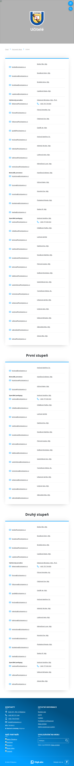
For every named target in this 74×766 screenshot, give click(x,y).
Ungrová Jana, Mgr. (43, 309)
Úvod (6, 49)
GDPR (40, 715)
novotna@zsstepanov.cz (19, 194)
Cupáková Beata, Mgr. (44, 91)
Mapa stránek (42, 724)
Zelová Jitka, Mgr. (42, 336)
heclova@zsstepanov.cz (19, 140)
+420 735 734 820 (45, 104)
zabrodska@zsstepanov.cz (20, 330)
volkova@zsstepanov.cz (19, 321)
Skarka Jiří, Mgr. (42, 209)
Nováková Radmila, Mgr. (44, 255)
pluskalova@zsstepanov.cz (20, 203)
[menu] (70, 3)
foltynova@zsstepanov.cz (20, 122)
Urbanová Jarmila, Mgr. (44, 300)
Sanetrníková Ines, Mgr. (44, 282)
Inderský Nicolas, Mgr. (44, 146)
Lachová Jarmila (42, 237)
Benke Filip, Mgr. (42, 64)
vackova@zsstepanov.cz (19, 222)
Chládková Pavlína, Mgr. (44, 228)
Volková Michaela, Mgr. (44, 318)
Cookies (40, 718)
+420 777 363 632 (45, 222)
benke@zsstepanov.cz (19, 67)
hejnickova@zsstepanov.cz (20, 176)
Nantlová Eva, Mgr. (43, 246)
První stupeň (37, 355)
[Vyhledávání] (71, 9)
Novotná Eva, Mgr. (43, 191)
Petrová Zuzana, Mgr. (43, 264)
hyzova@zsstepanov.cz (19, 185)
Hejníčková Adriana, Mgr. (45, 173)
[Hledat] (66, 740)
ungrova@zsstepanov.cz (19, 312)
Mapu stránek (55, 745)
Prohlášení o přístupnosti (46, 721)
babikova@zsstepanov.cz (20, 276)
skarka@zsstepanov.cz (19, 212)
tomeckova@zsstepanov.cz (20, 294)
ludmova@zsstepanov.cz (19, 158)
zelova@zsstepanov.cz (19, 339)
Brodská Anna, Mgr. (43, 82)
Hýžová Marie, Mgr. (43, 182)
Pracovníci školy (17, 49)
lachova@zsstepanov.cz (19, 240)
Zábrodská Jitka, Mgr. (43, 327)
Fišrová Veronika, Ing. (43, 110)
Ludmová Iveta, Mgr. (43, 155)
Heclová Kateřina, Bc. (43, 137)
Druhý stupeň (37, 514)
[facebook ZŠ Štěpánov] (66, 762)
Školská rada (42, 712)
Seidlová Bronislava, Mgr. (45, 273)
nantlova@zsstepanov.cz (19, 249)
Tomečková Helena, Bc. (44, 291)
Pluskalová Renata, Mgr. (44, 200)
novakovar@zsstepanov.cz (20, 258)
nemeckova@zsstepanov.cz (20, 167)
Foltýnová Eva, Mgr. (43, 119)
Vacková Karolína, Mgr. (44, 218)
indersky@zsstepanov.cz (19, 149)
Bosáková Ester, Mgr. (43, 73)
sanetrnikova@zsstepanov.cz (21, 285)
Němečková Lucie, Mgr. (44, 164)
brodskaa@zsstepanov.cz (20, 85)
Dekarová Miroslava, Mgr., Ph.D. (47, 100)
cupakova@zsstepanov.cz (20, 94)
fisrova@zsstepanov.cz (19, 113)
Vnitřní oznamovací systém (46, 727)
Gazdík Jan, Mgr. (42, 128)
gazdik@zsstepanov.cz (19, 131)
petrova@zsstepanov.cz (19, 267)
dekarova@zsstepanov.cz (20, 104)
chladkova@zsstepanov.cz (20, 231)
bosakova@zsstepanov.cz (20, 76)
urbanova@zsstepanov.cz (20, 303)
